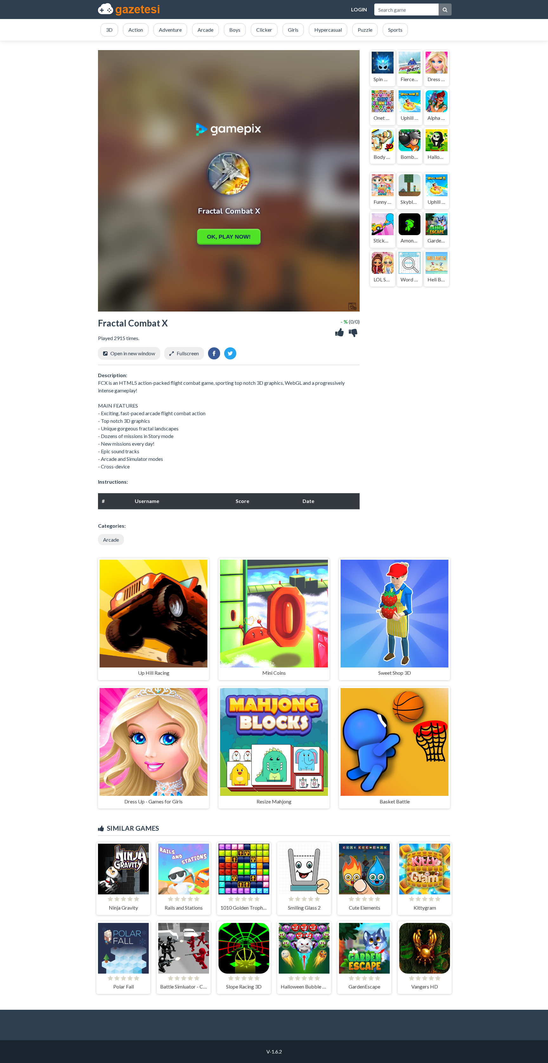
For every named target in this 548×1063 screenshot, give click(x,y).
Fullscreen (188, 353)
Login (359, 9)
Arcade (111, 540)
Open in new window (132, 353)
